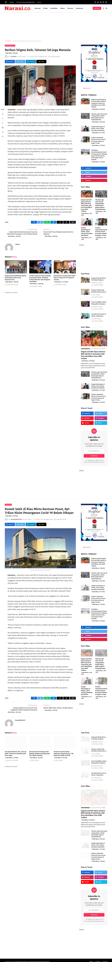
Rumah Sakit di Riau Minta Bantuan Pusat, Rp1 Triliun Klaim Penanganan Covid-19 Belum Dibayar (22, 234)
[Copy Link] (2, 136)
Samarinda (85, 349)
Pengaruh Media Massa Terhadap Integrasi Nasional (98, 279)
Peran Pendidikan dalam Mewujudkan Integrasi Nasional (98, 303)
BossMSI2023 (16, 519)
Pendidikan (54, 8)
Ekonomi (70, 8)
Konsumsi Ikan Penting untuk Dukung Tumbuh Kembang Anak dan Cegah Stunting (39, 754)
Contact (39, 2)
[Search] (106, 8)
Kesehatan (79, 8)
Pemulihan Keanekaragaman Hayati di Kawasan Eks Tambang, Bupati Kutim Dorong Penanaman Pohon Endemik (99, 156)
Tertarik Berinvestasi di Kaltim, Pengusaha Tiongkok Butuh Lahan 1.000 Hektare (98, 315)
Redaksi (12, 2)
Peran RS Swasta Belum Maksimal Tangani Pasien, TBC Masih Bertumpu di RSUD (64, 754)
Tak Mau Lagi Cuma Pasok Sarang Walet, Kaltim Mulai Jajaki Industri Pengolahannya (99, 118)
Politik (45, 8)
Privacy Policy (94, 462)
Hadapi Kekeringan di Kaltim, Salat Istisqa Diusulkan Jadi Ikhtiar (98, 129)
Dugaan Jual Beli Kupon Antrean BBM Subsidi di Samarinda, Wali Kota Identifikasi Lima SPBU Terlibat (98, 104)
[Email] (2, 127)
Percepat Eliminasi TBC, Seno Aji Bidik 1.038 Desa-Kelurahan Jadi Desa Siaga (15, 754)
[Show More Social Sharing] (48, 61)
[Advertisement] (56, 26)
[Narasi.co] (17, 8)
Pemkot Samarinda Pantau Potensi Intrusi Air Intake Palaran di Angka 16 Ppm (98, 141)
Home (14, 41)
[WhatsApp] (2, 123)
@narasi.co (87, 88)
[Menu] (6, 2)
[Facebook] (2, 114)
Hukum (62, 8)
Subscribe (97, 8)
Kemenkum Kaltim (10, 45)
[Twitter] (2, 118)
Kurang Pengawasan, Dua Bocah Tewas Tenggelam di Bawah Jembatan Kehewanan (22, 710)
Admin (13, 56)
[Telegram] (2, 132)
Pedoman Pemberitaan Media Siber (25, 2)
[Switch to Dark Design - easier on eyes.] (103, 8)
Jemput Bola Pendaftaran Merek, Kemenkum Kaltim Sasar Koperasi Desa (15, 279)
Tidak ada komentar (38, 56)
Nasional (38, 8)
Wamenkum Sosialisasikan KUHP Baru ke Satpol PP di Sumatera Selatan (64, 279)
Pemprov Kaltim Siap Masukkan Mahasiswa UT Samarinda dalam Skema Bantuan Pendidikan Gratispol (99, 291)
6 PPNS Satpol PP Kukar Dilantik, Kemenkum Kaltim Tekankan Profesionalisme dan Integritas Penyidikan (40, 279)
